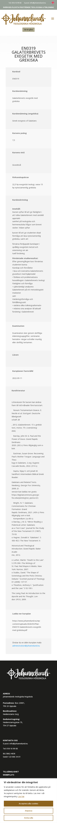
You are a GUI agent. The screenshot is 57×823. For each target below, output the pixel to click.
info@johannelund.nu (38, 3)
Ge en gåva (28, 29)
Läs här (21, 796)
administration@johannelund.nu (26, 645)
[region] (28, 800)
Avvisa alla (28, 818)
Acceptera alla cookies (28, 803)
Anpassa (28, 810)
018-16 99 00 (16, 3)
